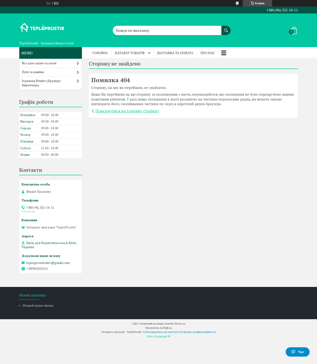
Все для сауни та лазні (39, 63)
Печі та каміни (33, 72)
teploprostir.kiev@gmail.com (48, 263)
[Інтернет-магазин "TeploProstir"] (42, 26)
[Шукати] (226, 28)
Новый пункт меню (38, 305)
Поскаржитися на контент (161, 332)
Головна (100, 53)
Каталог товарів (130, 53)
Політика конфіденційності (198, 332)
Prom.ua (180, 323)
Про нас (208, 53)
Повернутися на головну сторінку (127, 111)
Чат (301, 352)
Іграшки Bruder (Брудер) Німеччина (41, 82)
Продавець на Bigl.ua (158, 327)
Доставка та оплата (175, 53)
